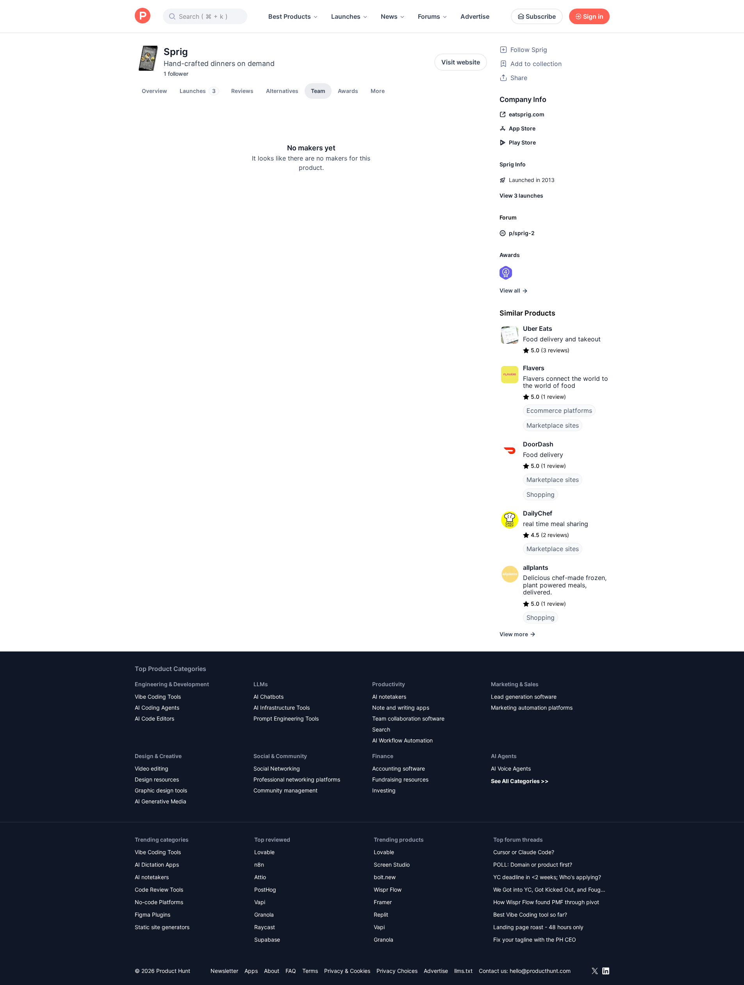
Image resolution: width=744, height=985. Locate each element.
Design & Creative (158, 756)
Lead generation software (524, 696)
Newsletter (224, 970)
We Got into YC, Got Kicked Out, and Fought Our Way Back (549, 890)
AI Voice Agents (511, 768)
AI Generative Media (160, 801)
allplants (535, 567)
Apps (251, 970)
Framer (383, 902)
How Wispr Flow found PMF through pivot (546, 902)
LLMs (260, 684)
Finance (382, 756)
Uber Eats (537, 328)
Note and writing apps (400, 707)
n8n (259, 864)
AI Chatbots (268, 696)
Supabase (267, 939)
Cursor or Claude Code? (523, 852)
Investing (384, 790)
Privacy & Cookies (347, 970)
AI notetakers (389, 696)
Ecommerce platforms (559, 410)
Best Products (289, 16)
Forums (429, 16)
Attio (260, 877)
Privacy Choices (396, 970)
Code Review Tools (159, 889)
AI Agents (504, 756)
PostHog (265, 889)
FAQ (290, 970)
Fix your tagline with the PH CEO (534, 939)
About (271, 970)
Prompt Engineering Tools (286, 718)
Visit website (460, 62)
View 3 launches (521, 195)
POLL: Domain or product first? (532, 864)
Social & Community (280, 756)
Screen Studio (392, 864)
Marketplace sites (552, 425)
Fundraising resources (400, 779)
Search (381, 729)
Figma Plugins (152, 914)
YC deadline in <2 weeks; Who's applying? (547, 877)
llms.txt (463, 970)
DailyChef (537, 513)
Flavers (533, 368)
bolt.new (385, 877)
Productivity (388, 684)
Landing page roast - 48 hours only (538, 927)
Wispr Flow (387, 889)
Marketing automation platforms (532, 707)
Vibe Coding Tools (158, 696)
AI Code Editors (154, 718)
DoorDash (538, 444)
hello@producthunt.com (540, 970)
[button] (377, 91)
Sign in (593, 16)
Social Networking (276, 768)
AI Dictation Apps (157, 864)
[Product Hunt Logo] (142, 16)
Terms (310, 970)
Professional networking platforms (296, 779)
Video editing (151, 768)
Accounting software (398, 768)
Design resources (157, 779)
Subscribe (541, 16)
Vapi (259, 902)
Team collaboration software (408, 718)
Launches (345, 16)
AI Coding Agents (157, 707)
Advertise (474, 16)
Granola (264, 914)
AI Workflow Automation (402, 740)
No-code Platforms (159, 902)
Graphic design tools (161, 790)
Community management (285, 790)
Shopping (540, 494)
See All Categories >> (520, 781)
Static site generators (162, 927)
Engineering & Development (172, 684)
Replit (381, 914)
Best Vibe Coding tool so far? (530, 914)
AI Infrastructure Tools (281, 707)
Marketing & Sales (515, 684)
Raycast (264, 927)
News (389, 16)
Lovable (264, 852)
